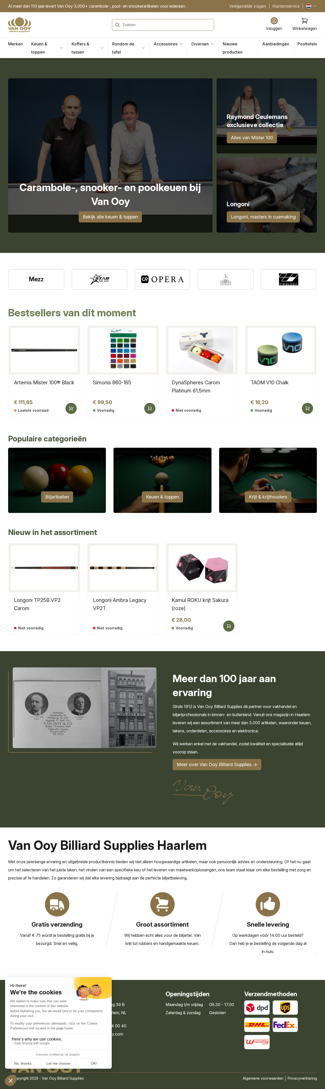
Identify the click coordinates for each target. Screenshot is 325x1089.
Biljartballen (57, 496)
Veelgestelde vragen (247, 6)
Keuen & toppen (162, 496)
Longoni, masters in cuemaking (263, 216)
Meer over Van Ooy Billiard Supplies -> (217, 764)
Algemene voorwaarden (263, 1078)
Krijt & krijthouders (268, 496)
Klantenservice (286, 6)
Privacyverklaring (302, 1078)
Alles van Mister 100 (252, 137)
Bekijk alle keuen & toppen (110, 216)
